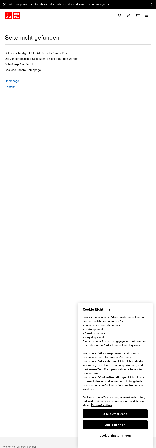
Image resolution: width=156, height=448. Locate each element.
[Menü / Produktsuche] (146, 15)
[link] (82, 4)
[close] (4, 4)
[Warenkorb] (137, 15)
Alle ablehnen (115, 425)
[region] (115, 375)
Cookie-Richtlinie (102, 405)
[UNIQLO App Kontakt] (119, 15)
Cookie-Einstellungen (115, 435)
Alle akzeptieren (115, 414)
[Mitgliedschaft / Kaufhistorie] (128, 15)
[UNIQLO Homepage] (12, 15)
